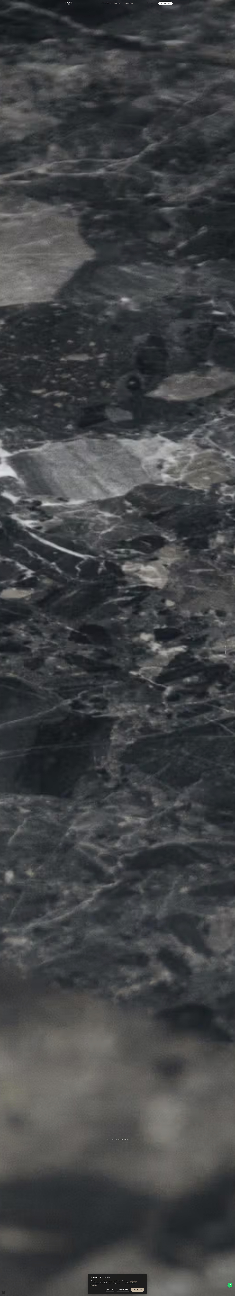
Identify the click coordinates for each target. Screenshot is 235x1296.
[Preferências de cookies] (3, 1292)
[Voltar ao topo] (230, 1292)
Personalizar (123, 1289)
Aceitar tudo (137, 1289)
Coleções (105, 3)
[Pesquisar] (147, 3)
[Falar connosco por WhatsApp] (229, 1285)
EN (155, 3)
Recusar (110, 1289)
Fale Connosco (165, 3)
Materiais (117, 3)
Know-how (129, 3)
